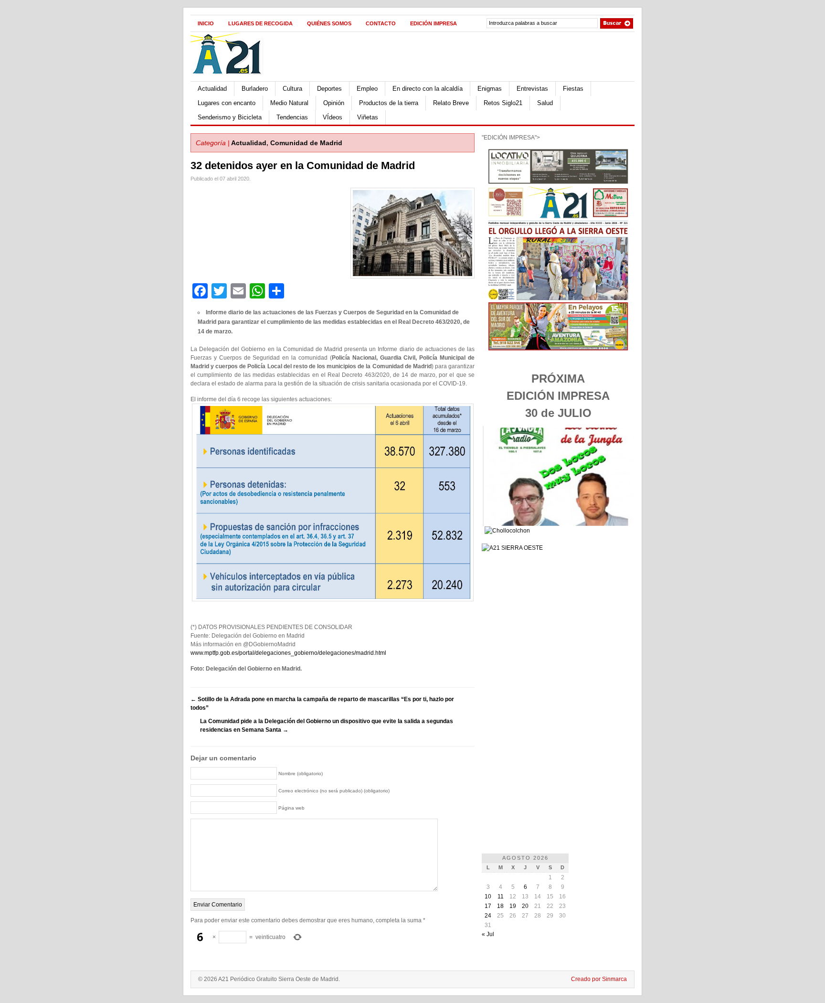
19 (512, 906)
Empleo (367, 88)
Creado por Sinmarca (599, 979)
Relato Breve (451, 103)
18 (500, 906)
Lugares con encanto (226, 103)
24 (488, 915)
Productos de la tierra (388, 103)
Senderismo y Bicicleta (230, 117)
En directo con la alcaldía (427, 88)
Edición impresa (433, 23)
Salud (545, 103)
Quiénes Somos (329, 23)
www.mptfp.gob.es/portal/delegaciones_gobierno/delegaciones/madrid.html (288, 653)
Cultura (292, 88)
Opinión (333, 103)
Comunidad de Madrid (306, 143)
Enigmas (489, 88)
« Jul (488, 934)
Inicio (206, 23)
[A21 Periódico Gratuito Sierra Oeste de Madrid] (231, 79)
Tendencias (292, 117)
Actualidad (212, 88)
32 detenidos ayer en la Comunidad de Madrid (302, 165)
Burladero (255, 88)
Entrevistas (532, 88)
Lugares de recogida (260, 23)
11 (500, 896)
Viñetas (367, 117)
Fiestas (573, 88)
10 (488, 896)
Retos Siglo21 (503, 103)
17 (488, 906)
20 (525, 906)
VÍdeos (332, 117)
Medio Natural (289, 103)
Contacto (381, 23)
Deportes (329, 88)
